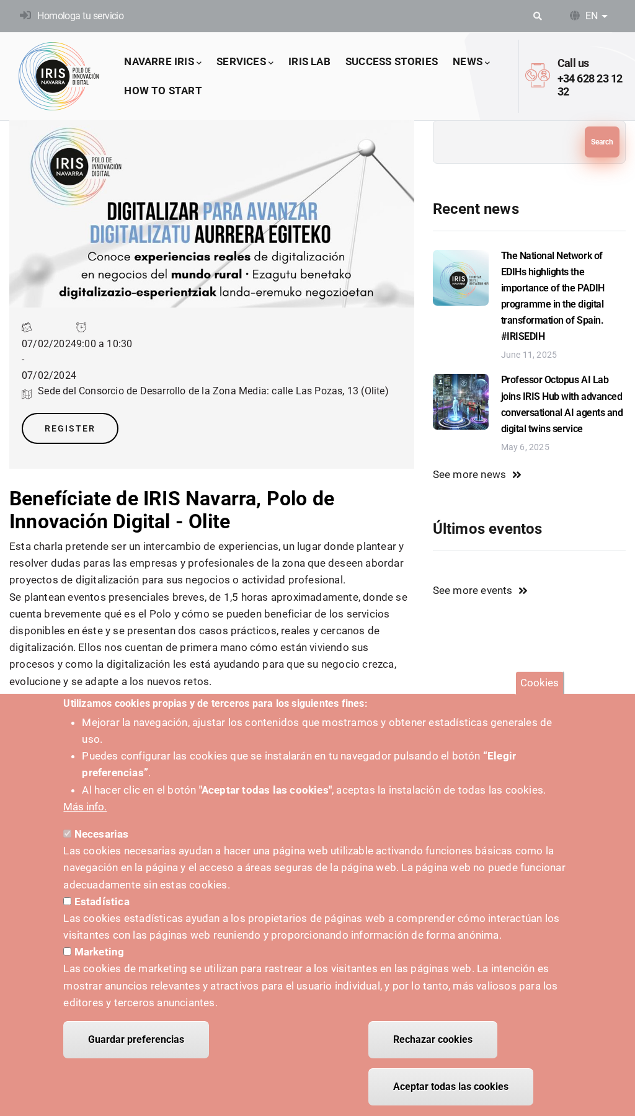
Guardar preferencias (136, 1039)
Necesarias (101, 834)
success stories (391, 61)
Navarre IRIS (158, 61)
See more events (473, 590)
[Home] (59, 76)
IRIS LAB (309, 61)
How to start (163, 90)
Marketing (99, 952)
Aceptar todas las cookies (450, 1086)
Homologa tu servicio (80, 16)
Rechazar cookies (433, 1039)
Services (241, 61)
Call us (573, 62)
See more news (470, 474)
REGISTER (70, 428)
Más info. (85, 806)
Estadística (102, 901)
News (467, 61)
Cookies (539, 682)
